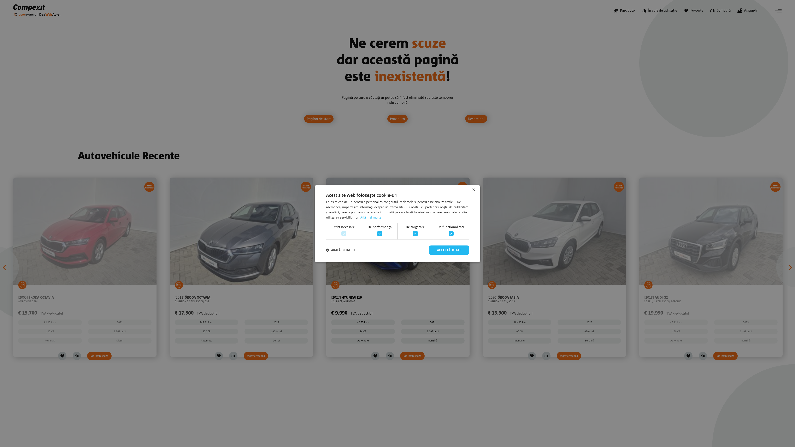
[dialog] (397, 223)
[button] (341, 250)
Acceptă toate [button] (449, 250)
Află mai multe (370, 217)
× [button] (473, 189)
